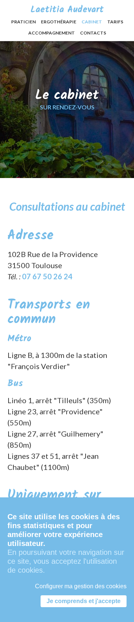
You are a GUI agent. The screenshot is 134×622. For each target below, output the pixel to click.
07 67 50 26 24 (47, 276)
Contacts (93, 33)
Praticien (23, 21)
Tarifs (115, 21)
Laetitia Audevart (67, 10)
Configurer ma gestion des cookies (81, 586)
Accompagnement (51, 33)
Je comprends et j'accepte (84, 601)
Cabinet (92, 21)
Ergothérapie (58, 21)
